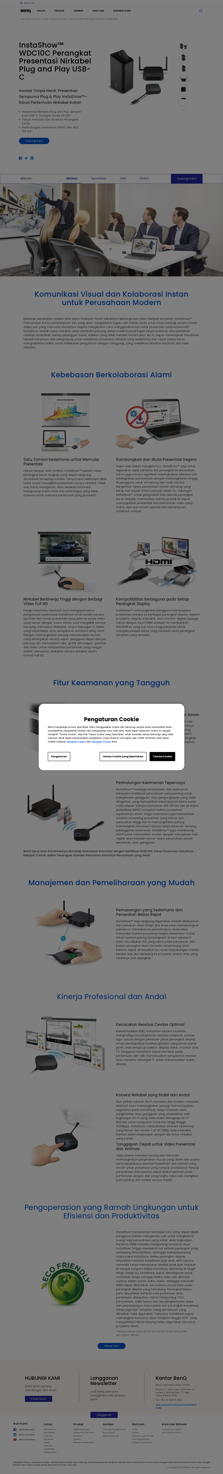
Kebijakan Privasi (101, 741)
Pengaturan (59, 756)
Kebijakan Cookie (76, 741)
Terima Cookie (162, 756)
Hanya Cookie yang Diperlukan (123, 756)
